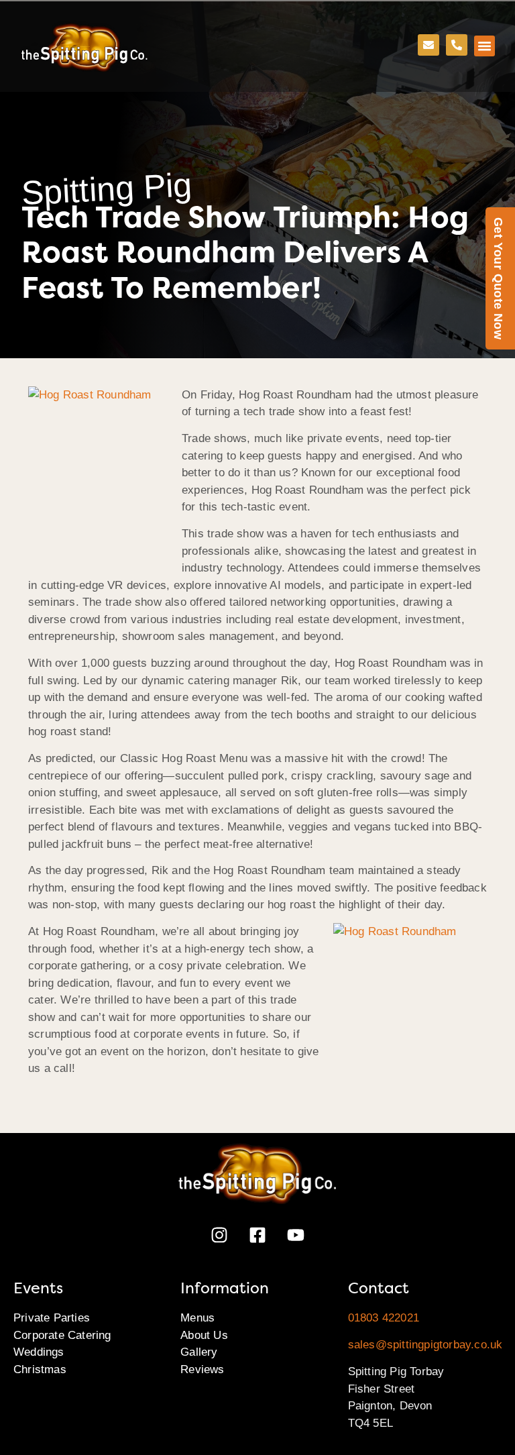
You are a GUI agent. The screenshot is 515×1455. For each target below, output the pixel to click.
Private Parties (51, 1317)
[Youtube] (295, 1235)
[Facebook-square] (257, 1235)
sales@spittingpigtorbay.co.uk (425, 1344)
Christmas (39, 1369)
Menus (197, 1317)
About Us (204, 1335)
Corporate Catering (62, 1335)
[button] (485, 46)
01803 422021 (383, 1317)
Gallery (198, 1352)
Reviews (202, 1369)
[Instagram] (219, 1235)
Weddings (38, 1352)
